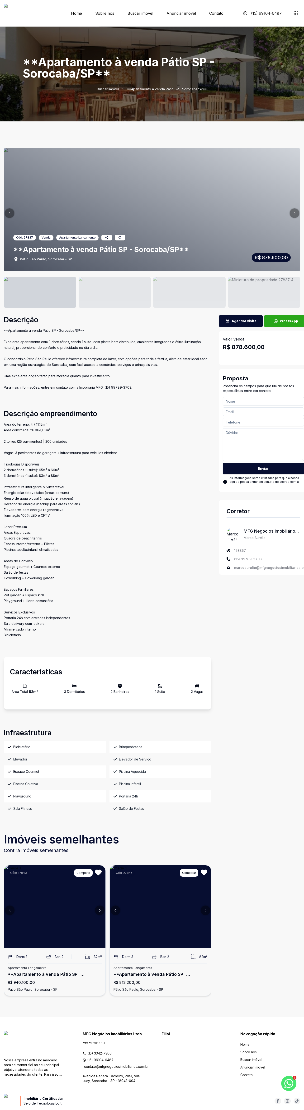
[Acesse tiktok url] (297, 1101)
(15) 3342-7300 (99, 1053)
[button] (9, 213)
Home (76, 13)
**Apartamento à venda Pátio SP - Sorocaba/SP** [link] (167, 89)
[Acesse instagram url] (287, 1101)
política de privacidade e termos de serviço (259, 485)
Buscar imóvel (140, 13)
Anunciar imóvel (181, 13)
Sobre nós (104, 13)
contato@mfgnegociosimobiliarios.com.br (113, 1066)
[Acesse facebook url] (278, 1101)
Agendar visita (244, 321)
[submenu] (295, 13)
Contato (216, 13)
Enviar (263, 468)
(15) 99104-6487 (100, 1060)
